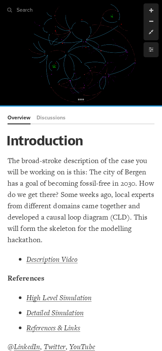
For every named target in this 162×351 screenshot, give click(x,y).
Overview (19, 117)
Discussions (51, 117)
